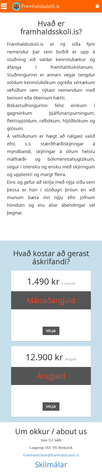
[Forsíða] (36, 5)
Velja (51, 331)
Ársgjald (51, 376)
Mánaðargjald (51, 300)
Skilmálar (51, 464)
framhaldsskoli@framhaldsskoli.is (51, 455)
